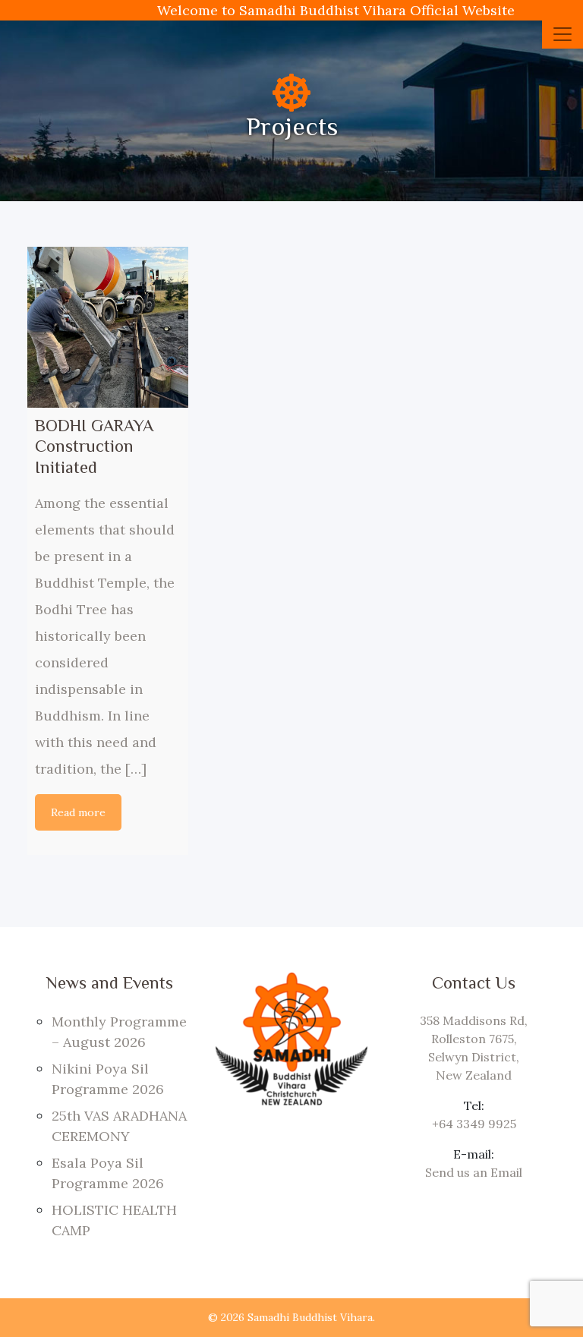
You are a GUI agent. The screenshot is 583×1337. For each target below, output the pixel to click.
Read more (78, 812)
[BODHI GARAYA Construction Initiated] (107, 327)
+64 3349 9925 (474, 1123)
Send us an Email (473, 1172)
